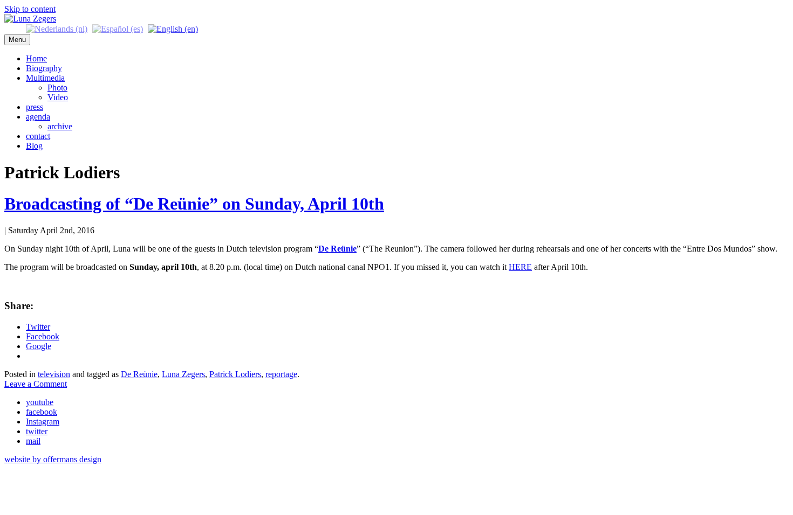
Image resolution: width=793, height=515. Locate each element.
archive (59, 126)
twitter (36, 431)
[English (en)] (173, 28)
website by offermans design (52, 459)
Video (57, 97)
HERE (520, 267)
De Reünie (139, 374)
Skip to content (30, 8)
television (54, 374)
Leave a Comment (35, 383)
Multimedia (45, 77)
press (34, 107)
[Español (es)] (117, 28)
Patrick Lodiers (235, 374)
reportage (281, 374)
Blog (34, 145)
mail (33, 441)
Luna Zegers (183, 374)
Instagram (42, 421)
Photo (57, 87)
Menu (17, 40)
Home (36, 58)
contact (38, 136)
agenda (38, 116)
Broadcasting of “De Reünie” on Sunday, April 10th (194, 203)
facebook (41, 411)
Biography (44, 68)
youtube (39, 402)
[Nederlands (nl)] (56, 28)
